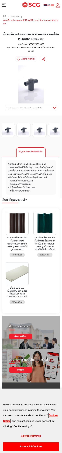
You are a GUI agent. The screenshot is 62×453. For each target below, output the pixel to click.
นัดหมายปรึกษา (20, 336)
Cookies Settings (31, 436)
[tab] (31, 152)
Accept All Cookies (31, 446)
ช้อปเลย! (20, 370)
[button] (4, 17)
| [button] (21, 16)
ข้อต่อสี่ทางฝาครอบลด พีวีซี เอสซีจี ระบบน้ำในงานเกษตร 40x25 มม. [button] (25, 108)
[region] (31, 421)
